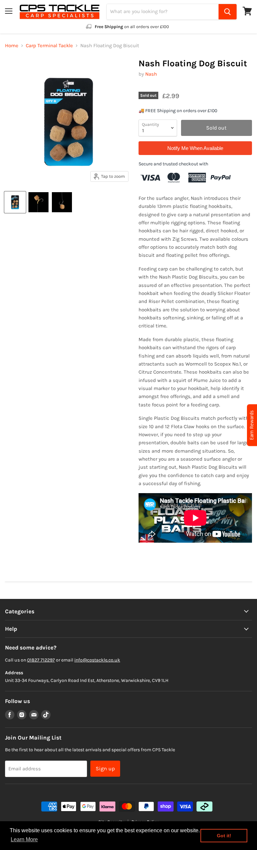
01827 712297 (41, 660)
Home (11, 46)
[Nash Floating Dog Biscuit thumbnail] (15, 202)
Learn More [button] (24, 839)
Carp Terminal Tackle (49, 46)
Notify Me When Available (195, 148)
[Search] (228, 11)
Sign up (105, 768)
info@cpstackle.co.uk (97, 660)
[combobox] (163, 11)
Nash (151, 74)
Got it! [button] (224, 835)
